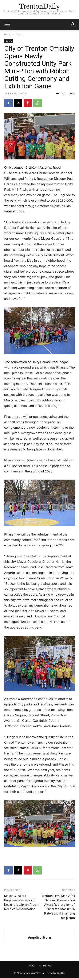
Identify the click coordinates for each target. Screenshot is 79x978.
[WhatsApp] (37, 103)
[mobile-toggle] (7, 24)
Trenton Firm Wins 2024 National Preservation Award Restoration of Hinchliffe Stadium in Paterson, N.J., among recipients (58, 907)
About (31, 965)
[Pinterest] (28, 103)
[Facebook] (8, 103)
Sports (19, 34)
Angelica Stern (39, 937)
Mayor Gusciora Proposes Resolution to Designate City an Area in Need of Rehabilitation (21, 902)
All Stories (45, 965)
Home (7, 34)
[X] (18, 103)
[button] (73, 24)
